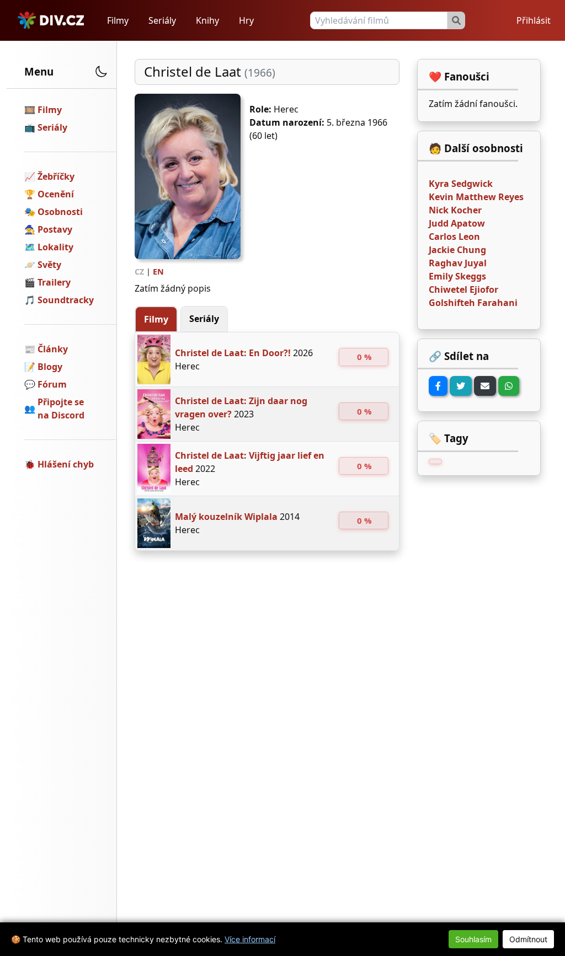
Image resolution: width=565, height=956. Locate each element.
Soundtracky (66, 300)
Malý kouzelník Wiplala (226, 517)
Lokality (55, 247)
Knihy (207, 20)
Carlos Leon (454, 236)
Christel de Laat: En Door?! (233, 353)
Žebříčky (56, 176)
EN (158, 271)
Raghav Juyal (458, 263)
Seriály (162, 20)
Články (53, 349)
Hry (246, 20)
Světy (49, 265)
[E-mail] (485, 386)
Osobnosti (60, 212)
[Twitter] (461, 386)
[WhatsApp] (508, 386)
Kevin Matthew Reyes (476, 197)
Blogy (50, 367)
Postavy (55, 229)
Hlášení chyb (66, 464)
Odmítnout (528, 939)
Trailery (54, 282)
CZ (139, 271)
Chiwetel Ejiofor (463, 289)
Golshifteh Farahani (473, 303)
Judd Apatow (457, 223)
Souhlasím (473, 939)
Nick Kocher (455, 210)
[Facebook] (438, 386)
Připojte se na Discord (61, 408)
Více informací (250, 939)
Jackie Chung (457, 250)
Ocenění (56, 194)
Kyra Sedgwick (461, 184)
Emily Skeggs (457, 276)
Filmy (118, 20)
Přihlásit (533, 20)
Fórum (52, 384)
